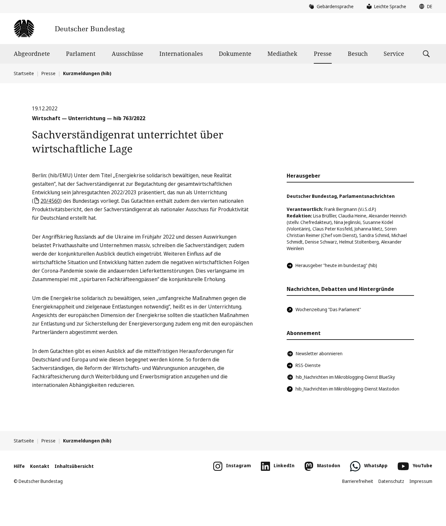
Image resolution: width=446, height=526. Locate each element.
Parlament (80, 53)
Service (394, 53)
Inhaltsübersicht (74, 466)
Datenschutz (391, 481)
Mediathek (282, 53)
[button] (424, 6)
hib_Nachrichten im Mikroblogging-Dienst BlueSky (345, 377)
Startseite (24, 73)
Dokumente (235, 53)
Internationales (181, 53)
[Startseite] (69, 29)
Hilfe (19, 466)
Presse (323, 53)
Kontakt (39, 466)
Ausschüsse (127, 53)
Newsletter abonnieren (319, 353)
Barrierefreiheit (357, 481)
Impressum (420, 481)
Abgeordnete (32, 53)
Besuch (358, 53)
